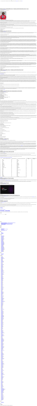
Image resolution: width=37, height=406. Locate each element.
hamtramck (2, 316)
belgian (1, 268)
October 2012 (2, 236)
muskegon (2, 345)
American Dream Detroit (4, 182)
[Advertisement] (4, 4)
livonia (1, 333)
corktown (2, 288)
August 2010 (2, 239)
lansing (1, 331)
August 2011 (2, 237)
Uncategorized (5, 183)
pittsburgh (2, 355)
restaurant (2, 363)
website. (4, 89)
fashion (1, 303)
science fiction (2, 370)
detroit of (5, 9)
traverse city (2, 386)
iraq (1, 327)
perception (2, 353)
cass (1, 281)
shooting (2, 371)
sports (1, 375)
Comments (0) (1, 177)
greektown (2, 313)
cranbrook (2, 289)
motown (2, 343)
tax (1, 380)
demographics (2, 292)
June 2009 (2, 240)
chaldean (2, 282)
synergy (1, 379)
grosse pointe (2, 315)
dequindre (2, 293)
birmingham (2, 271)
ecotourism (2, 299)
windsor (1, 397)
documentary (2, 295)
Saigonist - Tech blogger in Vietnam (4, 230)
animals (1, 260)
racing (1, 360)
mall (1, 336)
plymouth (2, 356)
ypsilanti (2, 399)
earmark (1, 297)
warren (1, 393)
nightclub (2, 348)
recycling (2, 361)
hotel (1, 323)
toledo (1, 384)
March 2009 (2, 241)
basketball (2, 266)
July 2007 (2, 250)
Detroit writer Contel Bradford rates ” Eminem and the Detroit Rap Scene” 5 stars (14, 8)
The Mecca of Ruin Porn (4, 138)
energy (1, 300)
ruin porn (5, 139)
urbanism (2, 391)
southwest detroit (2, 374)
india (1, 324)
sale (1, 368)
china (1, 284)
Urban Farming (2, 253)
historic (1, 320)
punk (1, 359)
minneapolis (2, 341)
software (2, 373)
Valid (2, 233)
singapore (2, 372)
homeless (2, 322)
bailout (1, 265)
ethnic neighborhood (2, 301)
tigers (1, 383)
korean (1, 330)
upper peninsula (2, 389)
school (1, 369)
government (2, 311)
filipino (1, 305)
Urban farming (1, 179)
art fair (1, 263)
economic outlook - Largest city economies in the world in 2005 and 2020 (6, 157)
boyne (1, 275)
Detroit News (33, 196)
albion (1, 259)
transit (1, 385)
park (1, 352)
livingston (2, 332)
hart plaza (2, 317)
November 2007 (2, 248)
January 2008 (2, 247)
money (1, 342)
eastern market (2, 298)
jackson (1, 328)
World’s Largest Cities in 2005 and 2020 (7, 151)
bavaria (1, 267)
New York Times (2, 202)
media (1, 338)
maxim (1, 337)
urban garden (2, 390)
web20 (1, 396)
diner (1, 294)
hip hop (3, 9)
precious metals (2, 358)
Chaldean (2, 254)
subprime (2, 377)
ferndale (1, 304)
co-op (1, 285)
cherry (1, 283)
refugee (1, 362)
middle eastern (2, 340)
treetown (2, 387)
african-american (2, 258)
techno (1, 381)
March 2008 (2, 246)
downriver (2, 296)
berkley (1, 269)
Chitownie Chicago (2, 228)
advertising (2, 257)
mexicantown (2, 339)
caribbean (2, 280)
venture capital (2, 392)
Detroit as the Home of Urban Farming (7, 178)
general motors (2, 309)
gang (1, 308)
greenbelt (2, 314)
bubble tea (2, 278)
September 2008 (2, 244)
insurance (2, 325)
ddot (1, 291)
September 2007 (2, 249)
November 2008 (2, 243)
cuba (1, 290)
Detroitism (22, 145)
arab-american (2, 261)
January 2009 (2, 242)
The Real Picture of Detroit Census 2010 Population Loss (10, 195)
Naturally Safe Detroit (4, 200)
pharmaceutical (2, 354)
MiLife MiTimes (2, 229)
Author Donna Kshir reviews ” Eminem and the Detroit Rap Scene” (11, 69)
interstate (2, 326)
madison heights (2, 335)
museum (2, 344)
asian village (2, 264)
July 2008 (2, 245)
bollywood (2, 273)
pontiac (1, 357)
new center (2, 347)
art (1, 262)
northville (2, 349)
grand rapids (2, 312)
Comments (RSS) (2, 402)
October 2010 (2, 238)
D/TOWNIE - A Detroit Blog (5, 210)
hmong (1, 321)
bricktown (2, 276)
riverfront (2, 364)
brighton (2, 277)
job (1, 329)
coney (1, 287)
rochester (2, 365)
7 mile (1, 256)
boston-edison (2, 274)
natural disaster (5, 201)
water (1, 394)
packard (1, 351)
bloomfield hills (2, 272)
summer (1, 378)
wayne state (2, 395)
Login (1, 232)
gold (1, 310)
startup (1, 376)
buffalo (1, 279)
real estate (4, 139)
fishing (1, 306)
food (1, 307)
